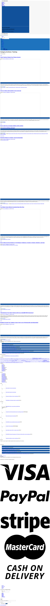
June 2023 (3, 380)
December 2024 (4, 378)
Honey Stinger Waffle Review (11, 359)
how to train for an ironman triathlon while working (11, 125)
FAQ (2, 588)
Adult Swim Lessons (14, 203)
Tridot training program (24, 87)
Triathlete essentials (41, 360)
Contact (3, 4)
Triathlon (3, 368)
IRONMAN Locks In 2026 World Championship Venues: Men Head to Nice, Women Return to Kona (15, 453)
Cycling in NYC (31, 358)
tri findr (13, 208)
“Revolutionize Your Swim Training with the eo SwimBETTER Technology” (17, 312)
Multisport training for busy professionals (39, 133)
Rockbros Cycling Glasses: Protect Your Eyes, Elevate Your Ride (11, 353)
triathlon (45, 360)
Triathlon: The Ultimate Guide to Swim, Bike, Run (8, 449)
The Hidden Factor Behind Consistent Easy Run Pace (12, 207)
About (3, 2)
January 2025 (4, 377)
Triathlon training (18, 87)
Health (3, 365)
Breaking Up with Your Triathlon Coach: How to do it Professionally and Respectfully (19, 322)
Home (3, 39)
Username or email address (4, 600)
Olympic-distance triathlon (7, 360)
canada (11, 358)
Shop (2, 46)
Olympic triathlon (14, 360)
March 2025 (3, 376)
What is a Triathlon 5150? (5, 344)
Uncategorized (4, 369)
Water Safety (42, 203)
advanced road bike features (7, 358)
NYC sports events (2, 360)
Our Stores (3, 586)
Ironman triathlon (16, 359)
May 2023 (3, 381)
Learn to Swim (32, 203)
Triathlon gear (13, 361)
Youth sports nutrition (21, 362)
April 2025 (3, 375)
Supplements (4, 367)
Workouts (7, 203)
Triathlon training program (9, 362)
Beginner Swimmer (26, 203)
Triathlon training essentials (2, 362)
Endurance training (44, 358)
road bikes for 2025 (19, 360)
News (2, 366)
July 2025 (3, 373)
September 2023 (4, 379)
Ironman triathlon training (30, 133)
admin (14, 92)
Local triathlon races (23, 359)
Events (3, 594)
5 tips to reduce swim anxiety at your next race (10, 90)
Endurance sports (37, 358)
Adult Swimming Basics (20, 203)
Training (1, 55)
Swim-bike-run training (28, 360)
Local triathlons (27, 359)
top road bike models (37, 360)
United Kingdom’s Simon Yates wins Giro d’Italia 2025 (9, 451)
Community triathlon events (20, 358)
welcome (3, 370)
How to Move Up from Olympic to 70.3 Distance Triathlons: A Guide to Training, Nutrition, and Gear (22, 242)
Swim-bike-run (23, 360)
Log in (6, 603)
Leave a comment (8, 239)
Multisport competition (35, 359)
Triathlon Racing (28, 361)
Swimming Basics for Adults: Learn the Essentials (11, 137)
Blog (2, 3)
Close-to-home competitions (15, 358)
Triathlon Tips (40, 361)
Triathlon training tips (16, 362)
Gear (2, 364)
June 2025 (3, 374)
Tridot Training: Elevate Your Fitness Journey (10, 57)
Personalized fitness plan (11, 87)
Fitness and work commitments (22, 133)
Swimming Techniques (37, 203)
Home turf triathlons (6, 359)
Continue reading (3, 86)
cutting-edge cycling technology (26, 358)
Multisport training (40, 359)
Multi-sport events (30, 359)
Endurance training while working (13, 133)
